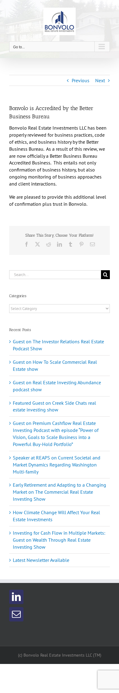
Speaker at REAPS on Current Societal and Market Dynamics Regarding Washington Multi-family (56, 465)
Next (100, 80)
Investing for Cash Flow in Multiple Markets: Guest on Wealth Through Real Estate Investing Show (59, 540)
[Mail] (16, 614)
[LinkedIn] (16, 597)
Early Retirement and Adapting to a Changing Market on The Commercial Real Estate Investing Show (59, 492)
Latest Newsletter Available (41, 560)
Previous (80, 80)
